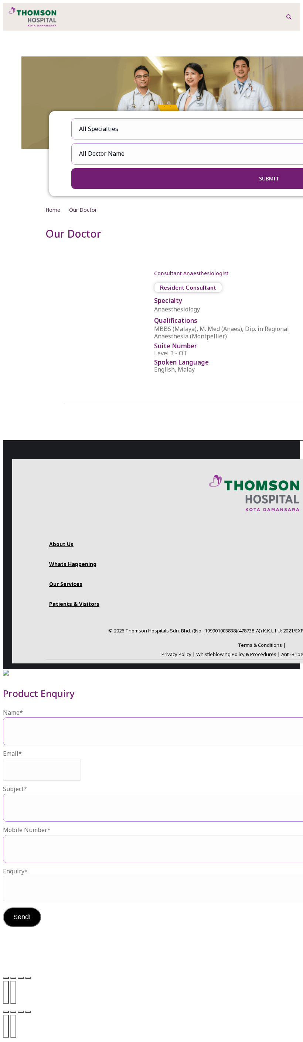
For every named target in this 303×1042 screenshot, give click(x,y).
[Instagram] (221, 528)
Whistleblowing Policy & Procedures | (238, 654)
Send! (22, 917)
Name (13, 712)
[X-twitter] (276, 528)
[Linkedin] (287, 528)
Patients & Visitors (74, 603)
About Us (61, 544)
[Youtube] (243, 528)
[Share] (21, 978)
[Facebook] (232, 528)
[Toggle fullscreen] (13, 978)
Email (12, 753)
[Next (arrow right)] (13, 992)
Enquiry (15, 871)
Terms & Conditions (260, 645)
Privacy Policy (176, 654)
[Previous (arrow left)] (6, 992)
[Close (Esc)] (28, 978)
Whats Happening (72, 563)
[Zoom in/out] (6, 978)
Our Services (65, 583)
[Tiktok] (254, 528)
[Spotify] (265, 528)
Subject (15, 789)
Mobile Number (27, 830)
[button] (289, 17)
